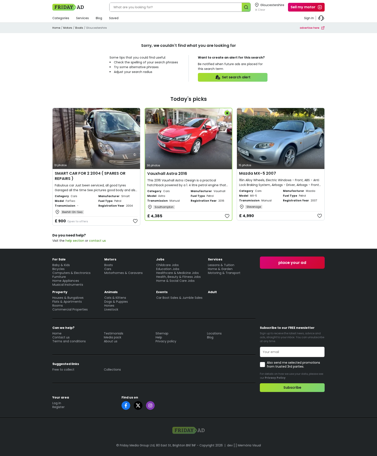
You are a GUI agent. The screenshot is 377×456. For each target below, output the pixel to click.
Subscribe (292, 387)
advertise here (309, 28)
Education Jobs (167, 269)
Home (56, 28)
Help (159, 337)
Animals (111, 292)
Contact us (61, 337)
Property (59, 292)
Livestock (111, 309)
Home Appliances (65, 281)
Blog (99, 18)
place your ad (292, 262)
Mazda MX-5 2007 (257, 173)
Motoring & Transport (224, 273)
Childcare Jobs (167, 265)
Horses (109, 305)
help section (74, 240)
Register (58, 407)
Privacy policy (166, 341)
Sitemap (162, 333)
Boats (79, 28)
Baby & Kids (61, 265)
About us (110, 341)
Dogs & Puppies (116, 302)
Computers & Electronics (71, 273)
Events (162, 292)
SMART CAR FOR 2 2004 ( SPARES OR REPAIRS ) (90, 176)
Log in (56, 403)
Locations (214, 333)
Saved (113, 18)
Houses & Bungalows (68, 298)
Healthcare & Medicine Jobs (177, 273)
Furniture (59, 277)
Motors (67, 28)
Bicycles (58, 269)
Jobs (160, 259)
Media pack (112, 337)
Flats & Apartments (67, 302)
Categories (60, 18)
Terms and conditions (69, 341)
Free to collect (63, 369)
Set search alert (236, 77)
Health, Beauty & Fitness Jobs (178, 277)
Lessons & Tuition (221, 265)
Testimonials (113, 333)
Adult (212, 292)
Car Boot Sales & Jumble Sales (179, 298)
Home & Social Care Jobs (175, 281)
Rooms (57, 305)
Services (82, 18)
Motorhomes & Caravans (123, 273)
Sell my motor (303, 7)
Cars (107, 269)
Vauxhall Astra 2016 (167, 173)
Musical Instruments (67, 285)
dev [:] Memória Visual (244, 445)
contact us (97, 240)
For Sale (59, 259)
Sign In (309, 18)
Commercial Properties (70, 309)
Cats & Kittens (115, 298)
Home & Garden (220, 269)
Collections (112, 369)
